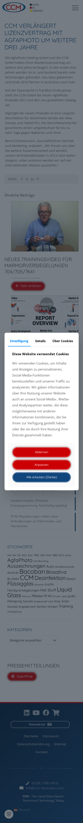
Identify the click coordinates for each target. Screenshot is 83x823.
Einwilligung (19, 341)
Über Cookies (62, 341)
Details (40, 341)
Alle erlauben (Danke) (41, 477)
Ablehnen (41, 452)
